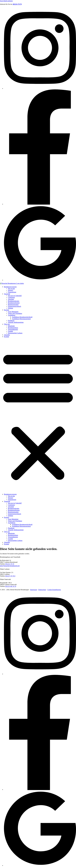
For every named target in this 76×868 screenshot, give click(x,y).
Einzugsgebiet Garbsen (15, 333)
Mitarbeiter (11, 326)
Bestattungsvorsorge (10, 287)
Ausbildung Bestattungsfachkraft (22, 317)
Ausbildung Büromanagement (21, 319)
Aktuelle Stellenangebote (16, 322)
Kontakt (6, 336)
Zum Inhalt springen (6, 1)
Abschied (11, 299)
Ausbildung (11, 315)
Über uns (7, 324)
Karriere (6, 310)
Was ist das (11, 288)
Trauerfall (7, 294)
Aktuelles (7, 335)
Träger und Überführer (15, 313)
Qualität (10, 331)
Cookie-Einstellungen (54, 590)
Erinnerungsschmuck (14, 306)
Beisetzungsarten (13, 304)
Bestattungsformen (14, 303)
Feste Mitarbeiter (13, 312)
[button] (38, 415)
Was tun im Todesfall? (15, 295)
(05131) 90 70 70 (10, 586)
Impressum (33, 590)
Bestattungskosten (13, 301)
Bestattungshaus (13, 328)
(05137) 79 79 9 (10, 576)
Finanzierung (12, 292)
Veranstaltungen (13, 329)
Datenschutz (42, 590)
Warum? (10, 290)
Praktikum (11, 320)
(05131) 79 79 (9, 564)
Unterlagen (11, 297)
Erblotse (10, 308)
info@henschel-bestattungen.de (10, 566)
